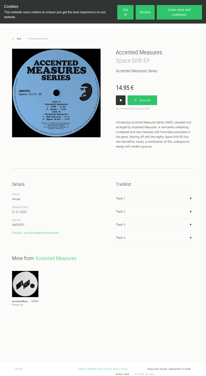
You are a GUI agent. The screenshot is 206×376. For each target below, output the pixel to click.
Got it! (125, 12)
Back (18, 38)
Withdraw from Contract (99, 369)
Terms (115, 369)
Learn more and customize (179, 12)
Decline (145, 12)
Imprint (81, 369)
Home (31, 38)
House (38, 38)
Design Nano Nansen (157, 369)
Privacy (124, 369)
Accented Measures (139, 52)
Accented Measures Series (136, 70)
